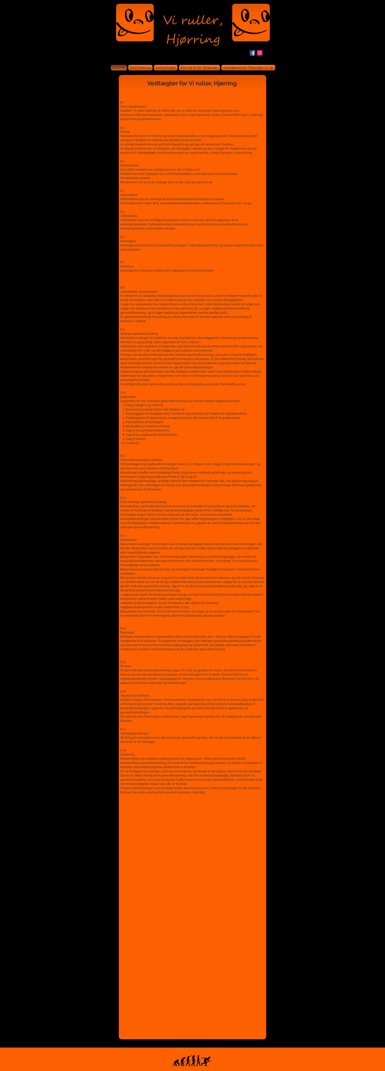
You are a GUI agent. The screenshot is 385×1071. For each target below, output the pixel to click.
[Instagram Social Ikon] (259, 53)
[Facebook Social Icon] (252, 53)
